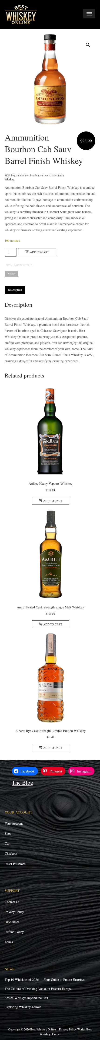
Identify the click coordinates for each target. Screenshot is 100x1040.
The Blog (22, 782)
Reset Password (15, 864)
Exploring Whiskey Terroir (23, 1007)
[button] (88, 45)
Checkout (11, 853)
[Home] (21, 14)
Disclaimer (12, 922)
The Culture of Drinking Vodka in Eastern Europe (38, 988)
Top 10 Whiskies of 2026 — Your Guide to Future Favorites (45, 979)
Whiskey (9, 179)
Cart (7, 843)
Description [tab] (15, 290)
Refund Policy (14, 932)
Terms (9, 942)
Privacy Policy (14, 912)
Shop (8, 833)
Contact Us (12, 901)
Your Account (14, 823)
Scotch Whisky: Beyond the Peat (26, 997)
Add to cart (39, 252)
